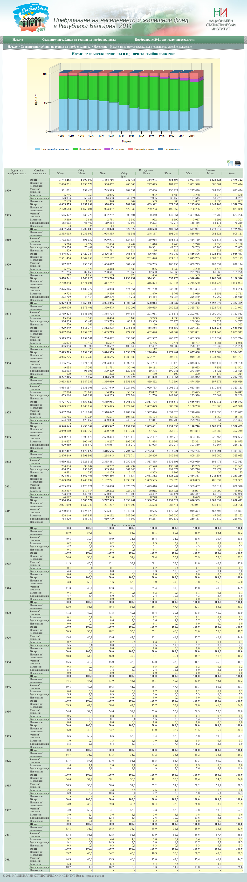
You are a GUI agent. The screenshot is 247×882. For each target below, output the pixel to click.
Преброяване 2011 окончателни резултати (164, 39)
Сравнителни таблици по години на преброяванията (79, 39)
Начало (18, 39)
